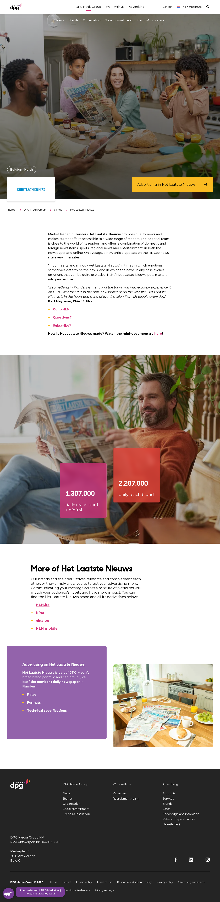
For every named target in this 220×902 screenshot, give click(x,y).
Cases (166, 809)
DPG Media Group (88, 6)
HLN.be (43, 605)
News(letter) (171, 824)
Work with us (115, 6)
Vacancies (119, 793)
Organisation (92, 20)
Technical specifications (47, 711)
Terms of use (104, 882)
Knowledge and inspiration (181, 814)
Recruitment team (126, 798)
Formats (34, 702)
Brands (73, 20)
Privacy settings (104, 890)
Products (169, 793)
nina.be (42, 620)
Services (168, 798)
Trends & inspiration (150, 20)
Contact (167, 6)
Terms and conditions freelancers (70, 890)
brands (58, 209)
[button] (172, 184)
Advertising (136, 6)
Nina (40, 613)
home (11, 209)
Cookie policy (84, 882)
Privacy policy (165, 882)
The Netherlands (191, 6)
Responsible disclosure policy (134, 882)
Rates (31, 694)
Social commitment (118, 20)
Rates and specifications (179, 819)
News (60, 20)
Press (53, 882)
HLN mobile (47, 628)
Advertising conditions (191, 882)
